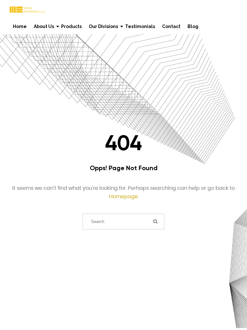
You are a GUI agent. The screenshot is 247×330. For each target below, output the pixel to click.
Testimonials (140, 26)
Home (20, 26)
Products (71, 26)
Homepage (123, 196)
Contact (171, 26)
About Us (44, 26)
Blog (193, 26)
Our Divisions (103, 26)
